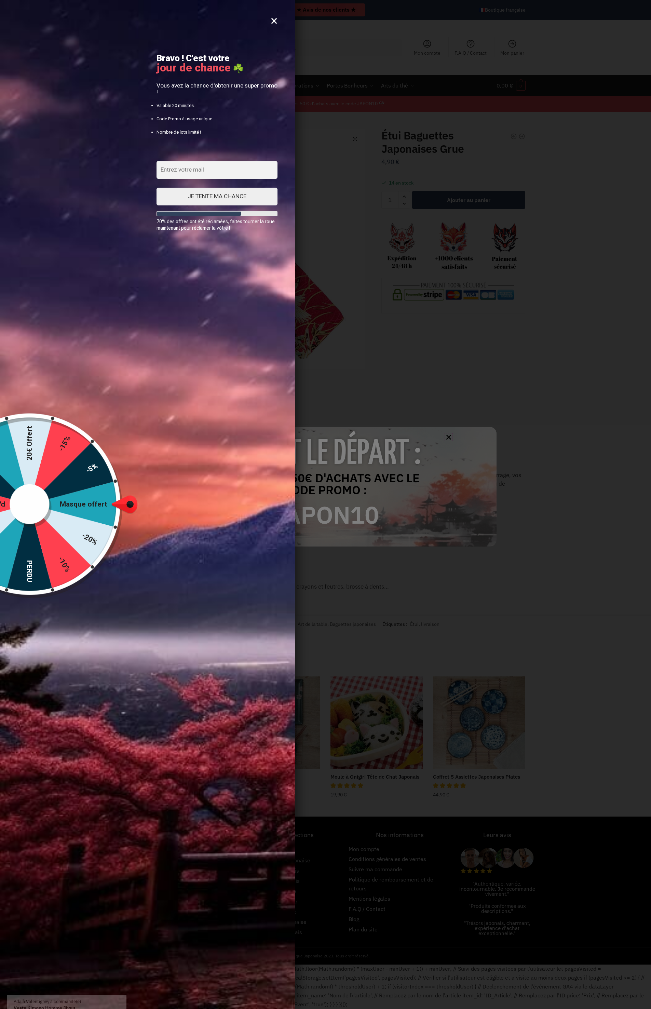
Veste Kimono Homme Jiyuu (77, 985)
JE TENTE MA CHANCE (217, 196)
